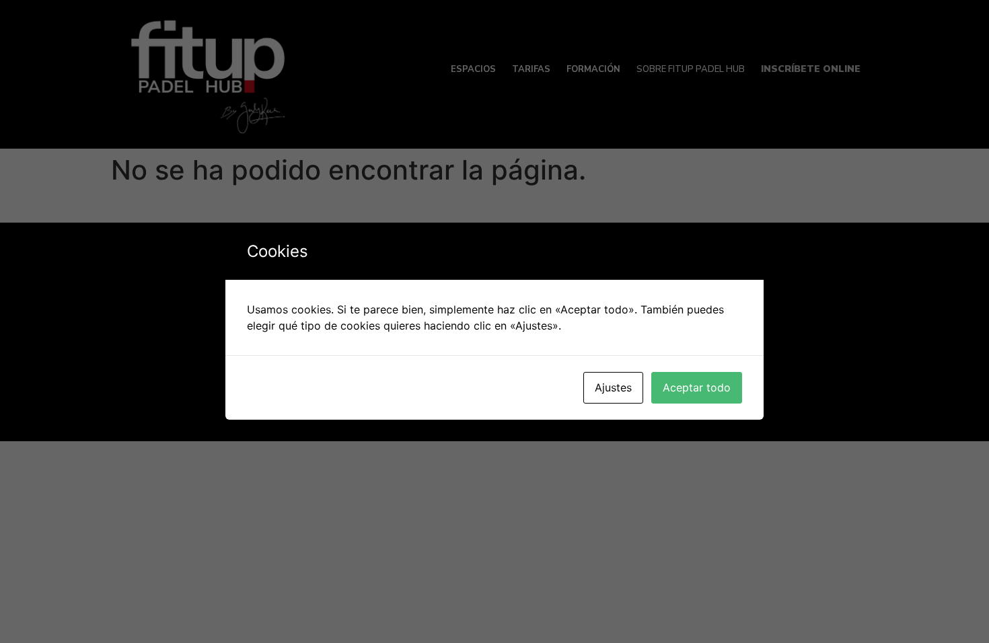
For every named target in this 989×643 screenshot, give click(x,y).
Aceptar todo (697, 387)
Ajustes (613, 387)
